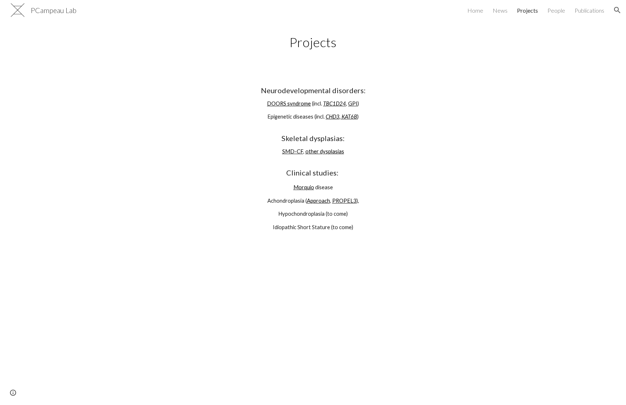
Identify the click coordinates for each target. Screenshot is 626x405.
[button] (617, 10)
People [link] (556, 10)
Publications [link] (589, 10)
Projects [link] (527, 10)
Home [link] (475, 10)
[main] (313, 42)
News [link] (500, 10)
